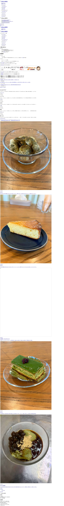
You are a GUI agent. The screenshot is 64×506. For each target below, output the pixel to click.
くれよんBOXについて (10, 21)
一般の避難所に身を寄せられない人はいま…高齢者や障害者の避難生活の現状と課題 (10, 84)
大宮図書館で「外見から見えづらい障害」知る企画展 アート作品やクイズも (9, 79)
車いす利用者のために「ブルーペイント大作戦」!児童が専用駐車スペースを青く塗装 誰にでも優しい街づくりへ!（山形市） (15, 82)
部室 (22, 57)
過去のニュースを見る (3, 87)
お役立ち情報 (7, 20)
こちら (4, 51)
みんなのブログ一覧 (2, 118)
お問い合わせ (3, 3)
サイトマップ (2, 25)
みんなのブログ (8, 22)
